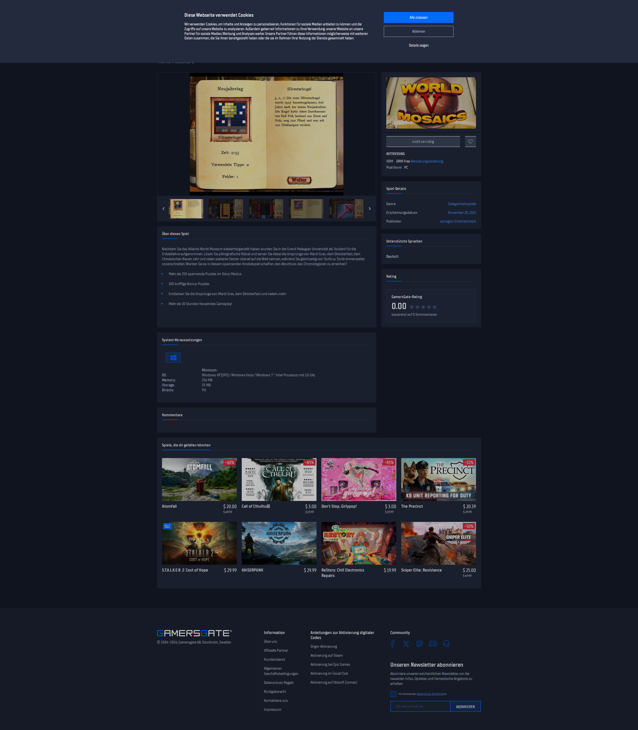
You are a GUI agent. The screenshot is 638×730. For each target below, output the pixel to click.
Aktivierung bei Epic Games (330, 664)
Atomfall (169, 506)
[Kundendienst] (446, 643)
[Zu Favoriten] (470, 141)
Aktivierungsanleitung (427, 161)
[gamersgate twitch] (419, 643)
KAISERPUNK (252, 570)
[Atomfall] (199, 479)
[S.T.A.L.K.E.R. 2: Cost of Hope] (199, 543)
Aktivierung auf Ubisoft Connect (334, 682)
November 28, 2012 (462, 212)
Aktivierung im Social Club (329, 673)
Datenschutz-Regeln (279, 682)
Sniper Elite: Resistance (421, 570)
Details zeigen (419, 45)
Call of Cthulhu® (256, 506)
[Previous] (163, 208)
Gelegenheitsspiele (462, 203)
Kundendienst (274, 659)
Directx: (168, 390)
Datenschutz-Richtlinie (430, 694)
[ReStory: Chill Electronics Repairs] (358, 543)
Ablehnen (418, 31)
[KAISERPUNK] (279, 543)
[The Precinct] (438, 479)
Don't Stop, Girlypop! (339, 506)
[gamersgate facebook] (392, 643)
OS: (164, 375)
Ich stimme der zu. (423, 694)
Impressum (272, 709)
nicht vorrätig (423, 141)
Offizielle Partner (276, 650)
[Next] (369, 208)
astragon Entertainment (458, 221)
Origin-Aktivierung (324, 646)
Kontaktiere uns (276, 700)
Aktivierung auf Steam (327, 655)
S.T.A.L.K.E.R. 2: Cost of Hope (185, 570)
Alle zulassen (419, 17)
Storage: (168, 385)
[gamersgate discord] (433, 644)
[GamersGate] (194, 637)
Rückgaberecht (275, 691)
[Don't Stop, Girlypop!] (358, 479)
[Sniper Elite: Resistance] (438, 543)
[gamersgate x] (406, 643)
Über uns (270, 641)
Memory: (169, 380)
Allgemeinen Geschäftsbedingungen (281, 671)
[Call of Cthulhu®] (279, 479)
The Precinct (412, 506)
